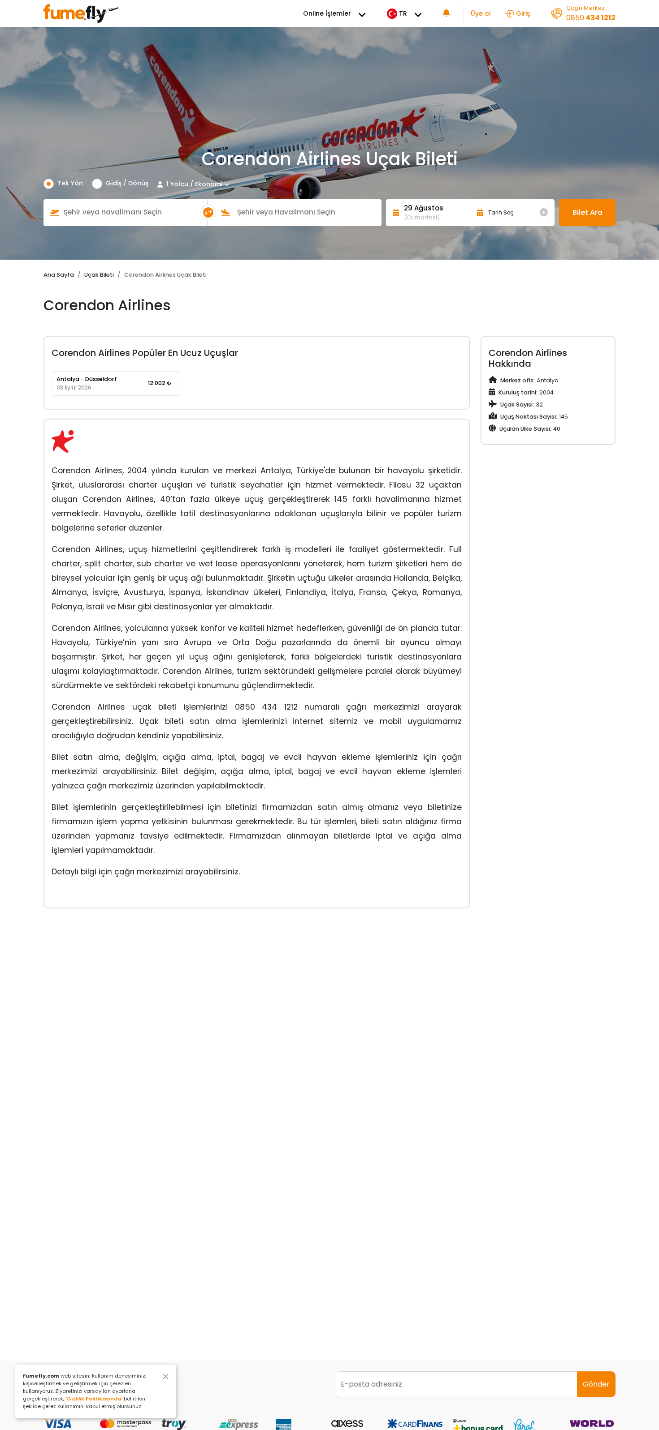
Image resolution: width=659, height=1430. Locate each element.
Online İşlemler (327, 13)
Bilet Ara (587, 212)
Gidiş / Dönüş (127, 183)
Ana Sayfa (58, 274)
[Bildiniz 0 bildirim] (446, 13)
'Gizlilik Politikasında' (93, 1398)
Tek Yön (70, 183)
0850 (591, 18)
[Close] (165, 1376)
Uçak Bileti (99, 274)
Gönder (596, 1384)
